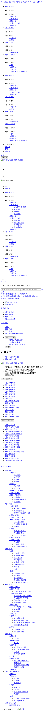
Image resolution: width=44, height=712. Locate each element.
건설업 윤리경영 (15, 593)
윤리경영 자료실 (20, 600)
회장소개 (12, 16)
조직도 (16, 643)
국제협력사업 (14, 658)
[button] (6, 308)
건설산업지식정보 (12, 458)
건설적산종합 (19, 544)
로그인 (7, 186)
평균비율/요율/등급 (21, 582)
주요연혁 (17, 209)
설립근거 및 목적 (20, 207)
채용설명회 (18, 497)
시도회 (7, 188)
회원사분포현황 (20, 654)
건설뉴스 (17, 689)
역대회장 (17, 211)
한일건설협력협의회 (21, 661)
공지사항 (12, 38)
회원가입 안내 (14, 23)
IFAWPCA (17, 663)
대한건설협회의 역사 (21, 698)
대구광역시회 (10, 387)
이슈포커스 (18, 687)
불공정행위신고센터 (21, 620)
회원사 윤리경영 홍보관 (23, 596)
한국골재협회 (10, 449)
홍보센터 (12, 674)
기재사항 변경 (19, 511)
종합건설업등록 (20, 508)
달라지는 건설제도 (16, 490)
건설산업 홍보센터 (12, 671)
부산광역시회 (10, 385)
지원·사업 (8, 504)
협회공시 (12, 484)
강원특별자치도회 (12, 401)
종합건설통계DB (20, 580)
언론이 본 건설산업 (21, 692)
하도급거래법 (19, 555)
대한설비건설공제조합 (13, 431)
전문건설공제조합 (12, 443)
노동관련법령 (19, 562)
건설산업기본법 (20, 553)
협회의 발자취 (19, 701)
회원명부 (12, 614)
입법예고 (17, 567)
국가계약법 (18, 558)
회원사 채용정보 (20, 499)
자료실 (12, 40)
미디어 (12, 685)
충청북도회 (9, 403)
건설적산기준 (14, 540)
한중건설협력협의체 (21, 665)
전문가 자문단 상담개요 (23, 607)
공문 (11, 65)
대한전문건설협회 (12, 436)
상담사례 (17, 611)
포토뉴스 (12, 21)
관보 (15, 569)
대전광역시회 (10, 394)
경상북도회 (9, 412)
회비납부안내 (19, 223)
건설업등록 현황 (20, 531)
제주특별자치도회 (12, 416)
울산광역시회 (10, 396)
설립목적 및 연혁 (20, 647)
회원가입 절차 (19, 220)
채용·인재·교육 (15, 495)
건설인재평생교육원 (17, 520)
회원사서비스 (10, 55)
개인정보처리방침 (12, 357)
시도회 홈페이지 (7, 379)
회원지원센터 (14, 589)
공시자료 (17, 486)
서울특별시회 (10, 383)
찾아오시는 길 (10, 359)
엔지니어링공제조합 (13, 440)
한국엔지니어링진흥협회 (14, 451)
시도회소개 (13, 19)
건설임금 (17, 542)
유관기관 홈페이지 (7, 420)
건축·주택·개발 (19, 564)
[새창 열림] (11, 302)
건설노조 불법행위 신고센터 (24, 623)
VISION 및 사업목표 (21, 649)
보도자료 (17, 477)
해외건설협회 (10, 456)
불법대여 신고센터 (21, 625)
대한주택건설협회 (12, 438)
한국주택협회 (10, 454)
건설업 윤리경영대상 (21, 598)
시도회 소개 (13, 656)
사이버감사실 (19, 618)
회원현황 (17, 214)
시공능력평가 (14, 515)
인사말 (16, 638)
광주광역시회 (10, 392)
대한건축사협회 (11, 429)
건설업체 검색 (19, 533)
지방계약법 (18, 560)
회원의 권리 (18, 225)
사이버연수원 (19, 522)
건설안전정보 (14, 493)
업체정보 (12, 528)
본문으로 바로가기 (8, 2)
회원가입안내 (14, 587)
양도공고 (17, 488)
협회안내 (12, 645)
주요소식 (12, 676)
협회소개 (8, 634)
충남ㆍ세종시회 (11, 405)
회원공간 (8, 584)
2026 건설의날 (10, 703)
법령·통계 (8, 549)
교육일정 (17, 526)
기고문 (16, 694)
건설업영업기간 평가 (17, 517)
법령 (11, 551)
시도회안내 (9, 6)
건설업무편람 (19, 631)
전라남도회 (9, 410)
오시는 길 (13, 25)
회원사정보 (9, 42)
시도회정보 (9, 28)
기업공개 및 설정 (20, 535)
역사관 (12, 696)
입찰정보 (12, 67)
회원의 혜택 (18, 227)
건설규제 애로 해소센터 (18, 71)
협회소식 (12, 472)
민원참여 (12, 616)
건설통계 (17, 575)
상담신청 (17, 609)
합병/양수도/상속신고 (22, 513)
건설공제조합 (10, 425)
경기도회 (8, 399)
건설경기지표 (19, 573)
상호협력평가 (14, 537)
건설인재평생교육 (20, 524)
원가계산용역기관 (20, 546)
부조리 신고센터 (20, 602)
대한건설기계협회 (12, 427)
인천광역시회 (10, 390)
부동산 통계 (18, 578)
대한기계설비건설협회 (13, 434)
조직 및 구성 (14, 640)
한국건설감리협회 (12, 445)
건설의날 (17, 683)
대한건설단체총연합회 (13, 460)
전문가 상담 (13, 605)
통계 (11, 571)
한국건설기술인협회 (13, 447)
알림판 (16, 481)
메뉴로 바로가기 (36, 2)
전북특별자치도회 (12, 407)
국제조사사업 (19, 667)
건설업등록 (13, 506)
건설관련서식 (19, 629)
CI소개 (16, 652)
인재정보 (17, 502)
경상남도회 (9, 414)
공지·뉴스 (8, 470)
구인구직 (12, 69)
